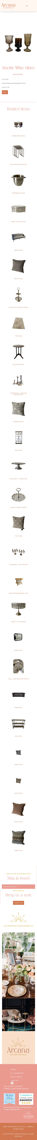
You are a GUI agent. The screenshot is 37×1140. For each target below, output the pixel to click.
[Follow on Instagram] (12, 1083)
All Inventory (17, 1073)
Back (5, 92)
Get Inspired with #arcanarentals (18, 926)
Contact (15, 1080)
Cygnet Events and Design (16, 1088)
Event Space (16, 1077)
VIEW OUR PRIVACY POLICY (14, 1127)
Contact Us (18, 903)
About (14, 1069)
